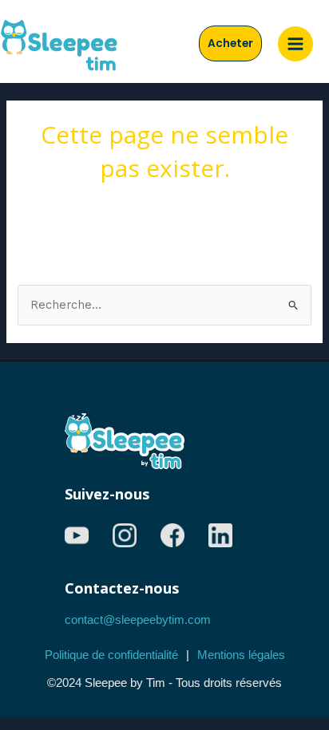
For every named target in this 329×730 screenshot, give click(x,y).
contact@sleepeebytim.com (138, 620)
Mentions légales (241, 655)
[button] (230, 44)
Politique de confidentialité (111, 655)
